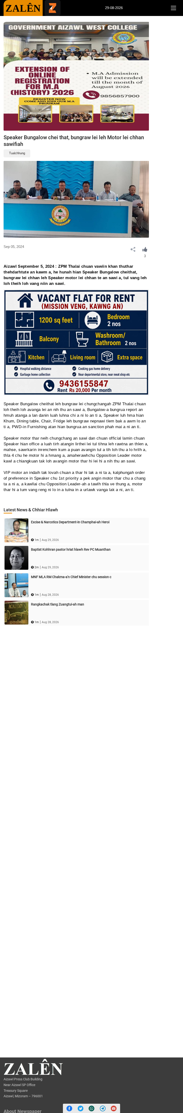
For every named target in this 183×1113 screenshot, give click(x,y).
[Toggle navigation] (173, 8)
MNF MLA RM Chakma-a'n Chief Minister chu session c (71, 577)
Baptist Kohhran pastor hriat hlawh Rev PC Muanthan (71, 549)
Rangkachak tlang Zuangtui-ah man (57, 604)
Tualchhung (17, 153)
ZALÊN (23, 8)
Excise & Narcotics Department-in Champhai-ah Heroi (70, 522)
